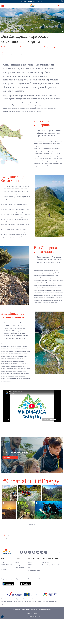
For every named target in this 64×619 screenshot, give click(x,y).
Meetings (30, 558)
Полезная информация (20, 564)
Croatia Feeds (45, 558)
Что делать (18, 558)
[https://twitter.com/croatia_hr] (29, 548)
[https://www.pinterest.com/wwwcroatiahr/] (33, 548)
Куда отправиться (19, 561)
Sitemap (32, 616)
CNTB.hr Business (32, 561)
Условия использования (32, 609)
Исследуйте (7, 453)
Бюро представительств (34, 566)
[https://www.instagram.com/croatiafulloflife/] (25, 548)
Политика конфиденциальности (33, 612)
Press (29, 564)
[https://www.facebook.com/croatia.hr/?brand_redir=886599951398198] (21, 548)
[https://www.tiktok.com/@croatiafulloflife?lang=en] (45, 548)
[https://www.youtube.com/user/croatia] (37, 548)
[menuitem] (8, 580)
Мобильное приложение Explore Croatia (32, 1)
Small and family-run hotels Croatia (50, 561)
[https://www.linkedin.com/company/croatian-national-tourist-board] (41, 548)
